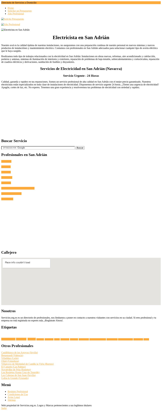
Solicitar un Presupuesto (20, 10)
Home (11, 8)
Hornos (57, 339)
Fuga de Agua (8, 339)
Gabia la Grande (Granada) (14, 378)
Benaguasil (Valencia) (12, 355)
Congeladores (84, 339)
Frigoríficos (64, 339)
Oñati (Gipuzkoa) (10, 361)
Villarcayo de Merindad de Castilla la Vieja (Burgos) (27, 364)
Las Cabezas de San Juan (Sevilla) (18, 375)
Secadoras (40, 339)
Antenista (6, 172)
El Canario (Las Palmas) (13, 366)
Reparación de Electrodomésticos (17, 188)
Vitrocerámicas (112, 339)
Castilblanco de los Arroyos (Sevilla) (19, 352)
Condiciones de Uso (18, 394)
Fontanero (6, 161)
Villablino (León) (10, 358)
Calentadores (138, 339)
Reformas (6, 183)
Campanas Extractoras (97, 339)
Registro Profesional (18, 391)
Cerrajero (6, 166)
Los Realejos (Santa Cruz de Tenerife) (20, 372)
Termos (146, 339)
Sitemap (12, 400)
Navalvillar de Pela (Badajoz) (16, 369)
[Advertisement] (81, 113)
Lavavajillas (49, 339)
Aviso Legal (14, 397)
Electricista (6, 177)
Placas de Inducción (125, 339)
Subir (4, 408)
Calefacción (7, 199)
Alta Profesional (16, 13)
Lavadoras (21, 339)
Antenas (32, 339)
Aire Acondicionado (11, 193)
